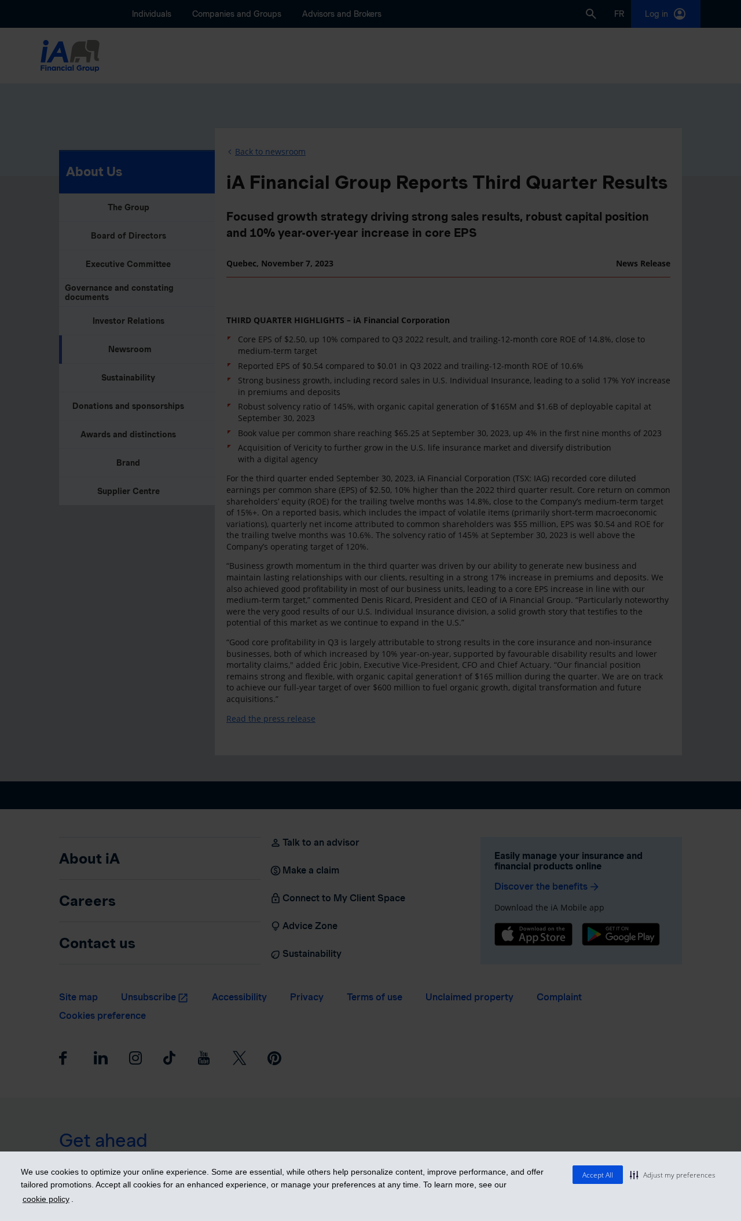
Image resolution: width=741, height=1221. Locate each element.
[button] (673, 1174)
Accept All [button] (597, 1175)
